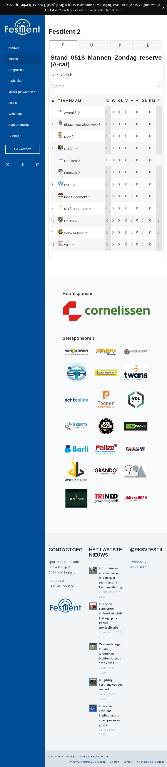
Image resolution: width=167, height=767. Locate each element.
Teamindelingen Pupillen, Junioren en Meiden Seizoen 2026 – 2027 (110, 653)
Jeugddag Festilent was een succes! (111, 684)
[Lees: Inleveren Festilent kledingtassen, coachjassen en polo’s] (93, 708)
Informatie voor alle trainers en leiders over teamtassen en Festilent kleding (110, 577)
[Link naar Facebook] (22, 164)
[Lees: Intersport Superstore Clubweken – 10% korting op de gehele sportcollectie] (93, 606)
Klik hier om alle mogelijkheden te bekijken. (92, 10)
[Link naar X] (7, 164)
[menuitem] (23, 48)
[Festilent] (23, 27)
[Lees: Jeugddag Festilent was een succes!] (93, 682)
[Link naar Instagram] (37, 164)
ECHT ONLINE (101, 756)
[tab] (63, 45)
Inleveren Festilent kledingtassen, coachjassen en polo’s (109, 715)
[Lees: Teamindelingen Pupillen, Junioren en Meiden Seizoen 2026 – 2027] (93, 646)
